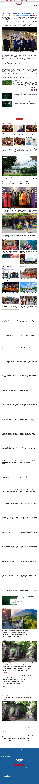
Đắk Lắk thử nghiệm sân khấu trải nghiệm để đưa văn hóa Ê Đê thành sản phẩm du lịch (10, 462)
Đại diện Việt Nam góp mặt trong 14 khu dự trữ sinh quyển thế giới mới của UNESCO (17, 697)
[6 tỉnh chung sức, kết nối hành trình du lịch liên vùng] (10, 498)
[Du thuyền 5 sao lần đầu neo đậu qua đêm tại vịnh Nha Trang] (10, 525)
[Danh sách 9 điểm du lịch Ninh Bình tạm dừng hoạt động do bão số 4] (10, 328)
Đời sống (2, 754)
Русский (35, 2)
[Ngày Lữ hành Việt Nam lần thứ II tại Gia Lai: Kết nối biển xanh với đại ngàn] (28, 484)
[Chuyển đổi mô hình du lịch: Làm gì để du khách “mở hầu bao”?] (10, 259)
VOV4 (18, 0)
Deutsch (9, 2)
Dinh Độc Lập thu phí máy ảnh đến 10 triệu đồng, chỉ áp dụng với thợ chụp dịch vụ (28, 577)
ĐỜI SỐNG (4, 672)
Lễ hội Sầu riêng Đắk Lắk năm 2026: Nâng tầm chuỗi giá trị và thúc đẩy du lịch (16, 738)
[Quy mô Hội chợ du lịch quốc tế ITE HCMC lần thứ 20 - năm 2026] (10, 556)
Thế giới (21, 749)
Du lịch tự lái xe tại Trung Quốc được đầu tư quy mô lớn (12, 636)
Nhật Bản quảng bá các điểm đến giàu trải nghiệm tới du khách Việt (15, 634)
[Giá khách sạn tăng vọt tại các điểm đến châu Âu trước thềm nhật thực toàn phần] (28, 540)
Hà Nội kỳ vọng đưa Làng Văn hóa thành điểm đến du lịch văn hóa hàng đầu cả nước (10, 390)
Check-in (4, 640)
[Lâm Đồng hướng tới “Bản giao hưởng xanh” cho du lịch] (10, 314)
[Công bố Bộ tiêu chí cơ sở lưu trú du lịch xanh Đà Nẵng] (10, 369)
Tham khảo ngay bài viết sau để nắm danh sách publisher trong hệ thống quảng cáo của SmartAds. (25, 95)
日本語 (21, 2)
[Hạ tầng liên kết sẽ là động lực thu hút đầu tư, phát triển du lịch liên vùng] (10, 511)
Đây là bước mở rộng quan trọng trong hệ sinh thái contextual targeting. (24, 103)
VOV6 (26, 0)
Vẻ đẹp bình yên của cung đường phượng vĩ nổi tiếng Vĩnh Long (14, 695)
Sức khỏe (31, 752)
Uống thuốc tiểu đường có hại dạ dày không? (10, 677)
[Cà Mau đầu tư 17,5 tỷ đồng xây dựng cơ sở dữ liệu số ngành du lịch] (28, 383)
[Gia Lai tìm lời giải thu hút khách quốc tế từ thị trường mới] (28, 470)
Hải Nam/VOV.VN (34, 87)
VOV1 (7, 0)
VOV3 (15, 0)
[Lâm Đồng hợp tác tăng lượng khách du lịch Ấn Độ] (28, 511)
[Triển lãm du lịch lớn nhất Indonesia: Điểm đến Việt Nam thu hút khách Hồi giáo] (10, 398)
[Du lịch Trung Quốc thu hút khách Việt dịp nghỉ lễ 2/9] (28, 287)
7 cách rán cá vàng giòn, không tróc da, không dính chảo (13, 681)
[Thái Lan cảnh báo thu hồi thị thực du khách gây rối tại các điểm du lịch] (28, 314)
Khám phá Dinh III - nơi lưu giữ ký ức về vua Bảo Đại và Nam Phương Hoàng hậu (17, 666)
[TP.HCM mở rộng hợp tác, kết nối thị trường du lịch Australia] (10, 585)
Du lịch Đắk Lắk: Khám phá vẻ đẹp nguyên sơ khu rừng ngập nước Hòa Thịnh (16, 664)
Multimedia (31, 749)
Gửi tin (19, 118)
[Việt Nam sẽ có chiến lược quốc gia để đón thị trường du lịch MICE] (10, 273)
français (5, 2)
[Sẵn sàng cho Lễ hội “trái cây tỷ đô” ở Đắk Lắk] (28, 498)
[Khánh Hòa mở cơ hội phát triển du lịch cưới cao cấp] (10, 569)
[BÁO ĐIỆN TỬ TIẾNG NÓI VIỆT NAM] (19, 4)
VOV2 (11, 0)
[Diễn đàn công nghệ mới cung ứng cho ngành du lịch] (10, 413)
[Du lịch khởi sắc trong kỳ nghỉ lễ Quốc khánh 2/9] (10, 287)
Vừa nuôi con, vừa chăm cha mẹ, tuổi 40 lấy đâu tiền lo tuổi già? (14, 679)
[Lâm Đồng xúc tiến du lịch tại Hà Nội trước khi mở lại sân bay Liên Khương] (28, 556)
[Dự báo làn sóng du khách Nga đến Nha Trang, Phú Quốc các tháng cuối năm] (10, 484)
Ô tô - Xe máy (3, 752)
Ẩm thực (4, 731)
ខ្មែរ (23, 2)
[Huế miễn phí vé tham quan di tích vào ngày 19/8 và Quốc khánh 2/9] (28, 455)
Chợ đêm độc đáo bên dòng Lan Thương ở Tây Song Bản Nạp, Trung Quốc (16, 693)
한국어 (26, 2)
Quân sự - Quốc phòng (5, 756)
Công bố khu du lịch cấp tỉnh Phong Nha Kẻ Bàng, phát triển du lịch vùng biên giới (10, 548)
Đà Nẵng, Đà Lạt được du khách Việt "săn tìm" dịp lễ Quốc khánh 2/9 (15, 632)
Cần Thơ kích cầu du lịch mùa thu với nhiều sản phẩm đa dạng (14, 638)
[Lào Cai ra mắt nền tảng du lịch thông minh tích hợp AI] (28, 259)
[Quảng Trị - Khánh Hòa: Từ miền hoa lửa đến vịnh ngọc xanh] (10, 470)
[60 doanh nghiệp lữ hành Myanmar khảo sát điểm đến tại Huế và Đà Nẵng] (10, 427)
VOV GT (30, 0)
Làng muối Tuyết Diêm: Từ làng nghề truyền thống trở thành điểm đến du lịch (17, 668)
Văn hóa (11, 754)
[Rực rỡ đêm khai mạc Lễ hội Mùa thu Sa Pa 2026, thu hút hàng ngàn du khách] (28, 328)
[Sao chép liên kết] (34, 15)
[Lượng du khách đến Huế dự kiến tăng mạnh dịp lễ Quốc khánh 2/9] (10, 342)
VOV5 (22, 0)
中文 (2, 2)
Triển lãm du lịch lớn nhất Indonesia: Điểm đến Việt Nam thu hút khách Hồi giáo (10, 406)
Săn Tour (4, 608)
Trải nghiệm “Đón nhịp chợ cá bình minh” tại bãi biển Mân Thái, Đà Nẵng (16, 670)
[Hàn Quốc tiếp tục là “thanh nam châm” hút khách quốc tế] (28, 300)
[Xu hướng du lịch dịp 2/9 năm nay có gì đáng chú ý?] (28, 245)
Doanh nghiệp (13, 752)
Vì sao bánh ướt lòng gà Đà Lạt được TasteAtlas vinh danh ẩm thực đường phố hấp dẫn (18, 740)
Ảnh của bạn (5, 686)
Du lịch (4, 10)
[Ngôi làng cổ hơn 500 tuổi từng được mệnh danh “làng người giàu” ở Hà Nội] (28, 413)
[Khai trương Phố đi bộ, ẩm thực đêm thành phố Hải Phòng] (10, 245)
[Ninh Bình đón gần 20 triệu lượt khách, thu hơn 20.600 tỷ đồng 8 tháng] (28, 355)
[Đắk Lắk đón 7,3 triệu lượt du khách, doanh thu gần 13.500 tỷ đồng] (10, 441)
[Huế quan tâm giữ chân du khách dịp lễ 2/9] (28, 273)
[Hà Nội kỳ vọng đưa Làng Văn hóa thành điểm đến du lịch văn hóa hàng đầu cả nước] (10, 383)
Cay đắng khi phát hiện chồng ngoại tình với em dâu (12, 683)
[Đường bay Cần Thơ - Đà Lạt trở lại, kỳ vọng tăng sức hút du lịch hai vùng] (28, 427)
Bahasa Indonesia (15, 2)
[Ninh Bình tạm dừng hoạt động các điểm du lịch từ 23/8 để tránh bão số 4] (10, 355)
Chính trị (2, 749)
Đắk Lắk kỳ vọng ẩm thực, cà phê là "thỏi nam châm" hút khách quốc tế (15, 743)
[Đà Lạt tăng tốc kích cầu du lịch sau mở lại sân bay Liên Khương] (28, 369)
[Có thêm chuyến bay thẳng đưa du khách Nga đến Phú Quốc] (28, 342)
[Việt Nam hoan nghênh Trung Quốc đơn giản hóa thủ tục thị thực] (28, 398)
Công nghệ (22, 752)
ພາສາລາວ (30, 2)
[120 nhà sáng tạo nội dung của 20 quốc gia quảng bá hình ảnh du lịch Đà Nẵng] (10, 300)
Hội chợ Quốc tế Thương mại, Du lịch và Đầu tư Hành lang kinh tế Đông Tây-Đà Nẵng (28, 532)
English (4, 4)
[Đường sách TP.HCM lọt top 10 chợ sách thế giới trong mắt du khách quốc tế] (28, 441)
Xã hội (11, 749)
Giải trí (21, 754)
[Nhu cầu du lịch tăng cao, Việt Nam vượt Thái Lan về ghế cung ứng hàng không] (28, 585)
